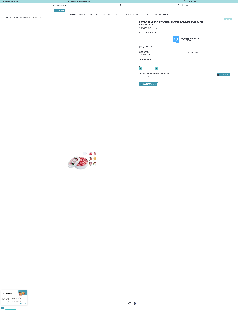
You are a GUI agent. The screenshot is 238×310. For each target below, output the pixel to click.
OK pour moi (23, 303)
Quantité (141, 66)
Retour (228, 19)
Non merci (6, 303)
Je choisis (14, 303)
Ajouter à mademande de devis (149, 84)
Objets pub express (9, 17)
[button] (2, 307)
